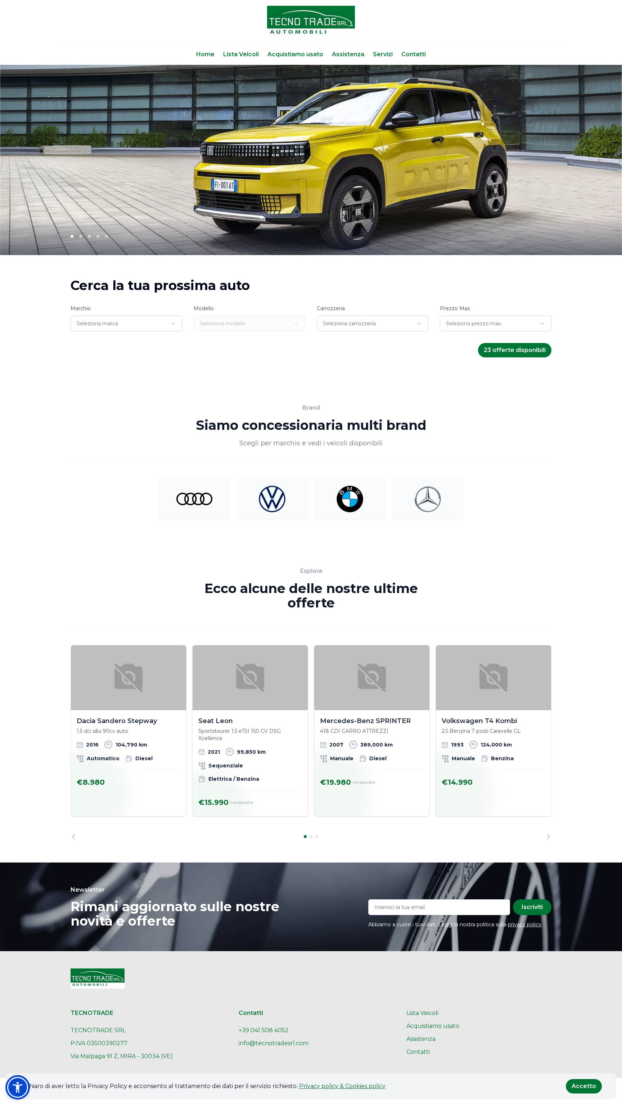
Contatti (413, 54)
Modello (204, 308)
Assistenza (348, 54)
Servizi (383, 54)
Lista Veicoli (241, 54)
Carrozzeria (331, 308)
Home (205, 54)
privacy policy (524, 924)
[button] (17, 1087)
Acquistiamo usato (295, 54)
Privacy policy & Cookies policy (342, 1086)
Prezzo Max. (455, 308)
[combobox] (126, 323)
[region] (311, 742)
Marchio (81, 308)
